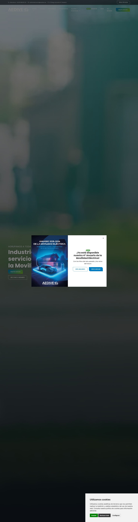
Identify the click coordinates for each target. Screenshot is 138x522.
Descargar (95, 269)
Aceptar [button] (93, 515)
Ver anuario (80, 269)
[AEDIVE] (49, 261)
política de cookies (113, 508)
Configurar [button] (116, 515)
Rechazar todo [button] (104, 515)
